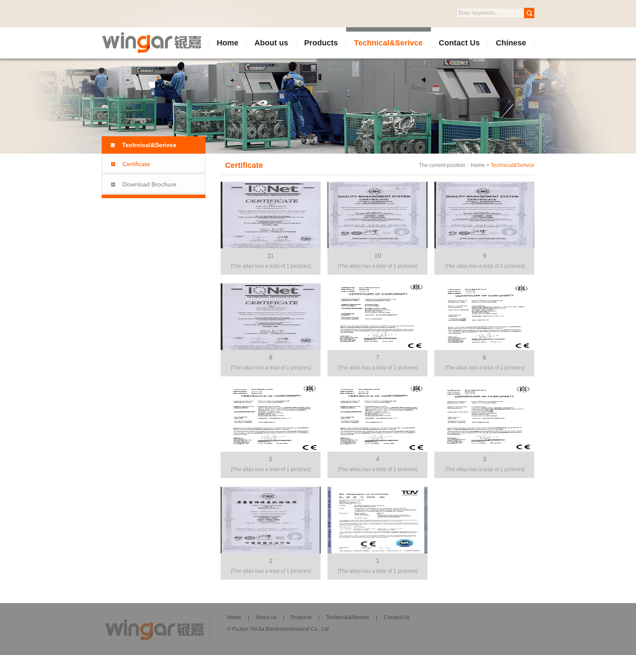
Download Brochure (149, 184)
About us (271, 43)
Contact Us (459, 43)
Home (227, 43)
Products (321, 43)
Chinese (511, 43)
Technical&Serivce (388, 43)
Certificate (136, 164)
